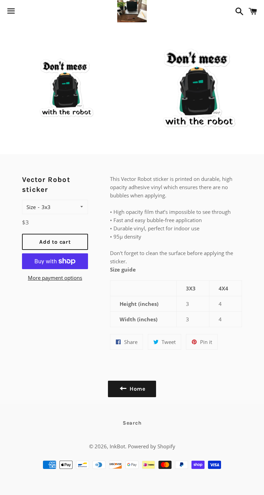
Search (132, 423)
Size (31, 207)
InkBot (117, 446)
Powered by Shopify (151, 446)
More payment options (55, 277)
